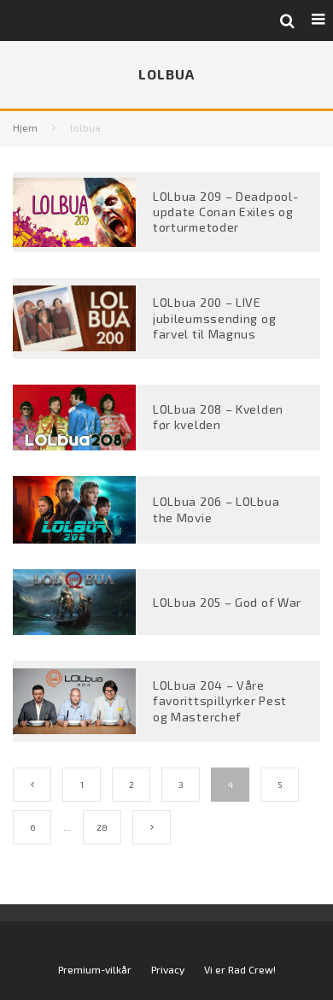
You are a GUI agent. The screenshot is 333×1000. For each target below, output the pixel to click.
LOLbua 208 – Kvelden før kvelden (218, 417)
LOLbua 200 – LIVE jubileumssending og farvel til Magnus (214, 317)
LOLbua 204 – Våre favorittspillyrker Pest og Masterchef (220, 700)
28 (102, 827)
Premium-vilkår (94, 969)
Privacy (167, 969)
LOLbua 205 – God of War (227, 602)
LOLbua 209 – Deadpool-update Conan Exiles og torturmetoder (225, 211)
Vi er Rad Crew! (240, 969)
